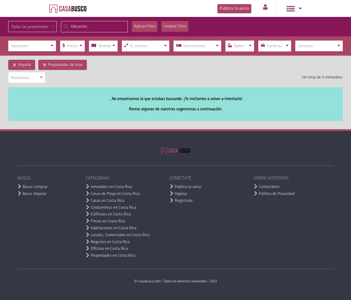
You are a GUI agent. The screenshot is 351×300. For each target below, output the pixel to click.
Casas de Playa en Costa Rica (115, 194)
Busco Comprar (35, 187)
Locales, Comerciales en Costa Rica (120, 235)
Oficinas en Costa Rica (109, 249)
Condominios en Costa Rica (113, 208)
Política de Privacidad (277, 194)
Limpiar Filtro (174, 26)
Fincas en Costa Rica (108, 221)
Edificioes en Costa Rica (111, 214)
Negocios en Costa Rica (110, 242)
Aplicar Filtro (144, 26)
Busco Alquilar (35, 194)
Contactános (269, 187)
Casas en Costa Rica (107, 201)
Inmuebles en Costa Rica (111, 187)
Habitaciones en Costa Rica (113, 228)
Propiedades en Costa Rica (113, 256)
